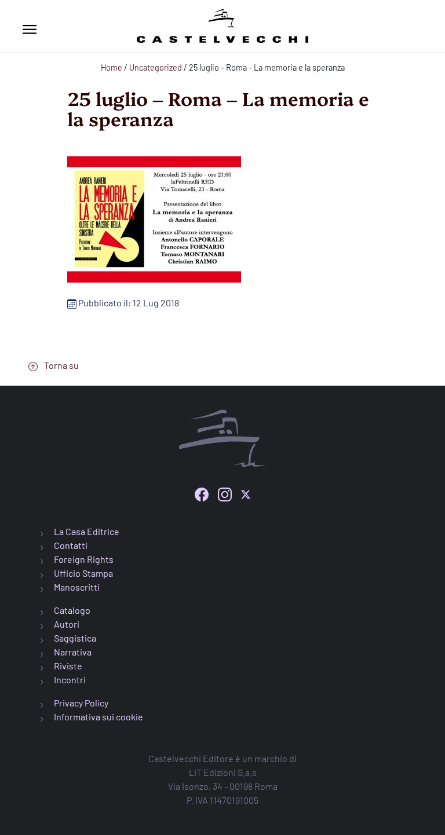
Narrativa (73, 651)
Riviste (68, 665)
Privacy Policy (81, 702)
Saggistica (75, 637)
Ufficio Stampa (83, 572)
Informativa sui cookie (98, 716)
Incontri (70, 679)
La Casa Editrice (86, 531)
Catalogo (72, 610)
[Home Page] (222, 24)
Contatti (70, 545)
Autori (66, 623)
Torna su (60, 365)
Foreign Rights (84, 559)
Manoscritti (77, 586)
